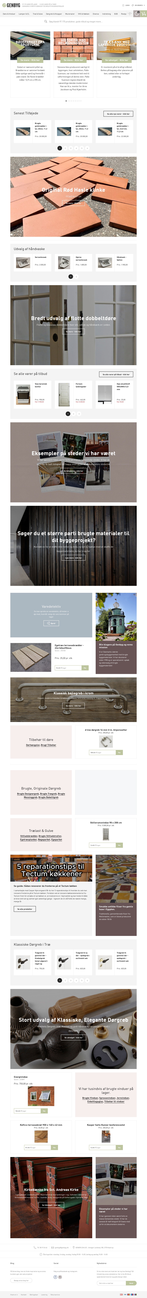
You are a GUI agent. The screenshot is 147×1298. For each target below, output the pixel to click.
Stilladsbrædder (28, 835)
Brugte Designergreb (28, 793)
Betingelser (34, 1294)
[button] (66, 100)
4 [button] (76, 148)
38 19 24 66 (42, 1247)
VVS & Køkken (83, 13)
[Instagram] (60, 1277)
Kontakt (24, 1294)
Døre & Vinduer (9, 13)
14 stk (95, 845)
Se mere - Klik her (73, 203)
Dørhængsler (33, 744)
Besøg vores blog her (21, 1280)
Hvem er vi (14, 1294)
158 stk (95, 752)
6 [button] (87, 148)
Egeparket (56, 839)
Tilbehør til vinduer (114, 1101)
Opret (52, 623)
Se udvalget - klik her (74, 1037)
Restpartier (125, 13)
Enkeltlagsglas (95, 1101)
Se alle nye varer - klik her (118, 113)
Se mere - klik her (73, 331)
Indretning (106, 13)
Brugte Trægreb (48, 793)
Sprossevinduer (107, 1097)
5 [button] (81, 148)
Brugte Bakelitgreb (48, 797)
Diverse (96, 13)
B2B (116, 13)
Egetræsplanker (28, 839)
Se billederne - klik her (73, 470)
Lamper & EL (24, 13)
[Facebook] (55, 1277)
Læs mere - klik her (73, 557)
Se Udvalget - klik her (51, 1205)
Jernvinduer (123, 1097)
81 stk (30, 1147)
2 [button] (65, 148)
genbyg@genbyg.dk (62, 1247)
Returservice (55, 1294)
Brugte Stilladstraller (50, 835)
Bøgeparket (44, 839)
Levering (44, 1294)
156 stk (20, 1111)
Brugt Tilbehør (48, 744)
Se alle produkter (24, 909)
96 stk (61, 668)
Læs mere (116, 595)
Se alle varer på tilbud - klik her (116, 374)
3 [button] (70, 148)
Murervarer (70, 13)
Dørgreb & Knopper (54, 13)
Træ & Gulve (38, 13)
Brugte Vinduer (90, 1097)
